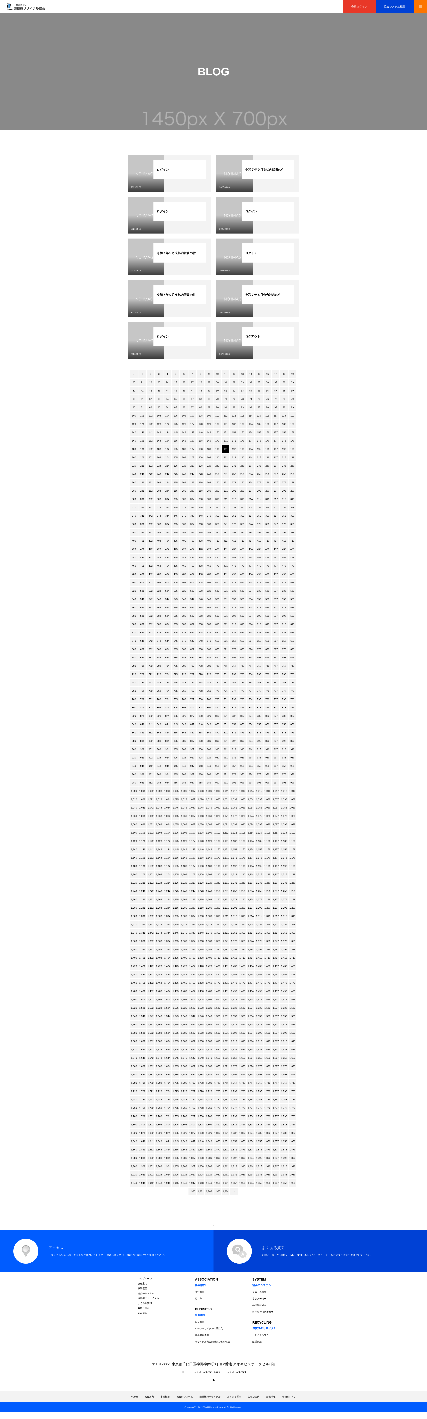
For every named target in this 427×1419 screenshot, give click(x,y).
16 (267, 374)
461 (142, 565)
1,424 (167, 966)
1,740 (134, 1099)
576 (267, 607)
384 (167, 532)
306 (184, 499)
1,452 (234, 974)
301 (142, 499)
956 (267, 766)
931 (226, 757)
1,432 (234, 966)
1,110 (217, 832)
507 (192, 582)
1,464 (167, 982)
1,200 (134, 874)
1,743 (159, 1099)
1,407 (192, 957)
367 (192, 524)
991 (226, 782)
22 (150, 382)
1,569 (209, 1024)
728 (201, 674)
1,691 (226, 1074)
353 (242, 515)
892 (234, 741)
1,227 (192, 882)
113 (242, 415)
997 (276, 782)
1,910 (217, 1166)
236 (267, 465)
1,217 (276, 874)
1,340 (134, 932)
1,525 (176, 1007)
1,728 (201, 1091)
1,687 (192, 1074)
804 (167, 707)
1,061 (142, 816)
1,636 (267, 1049)
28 (200, 382)
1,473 (242, 982)
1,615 (259, 1041)
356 (267, 515)
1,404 (167, 957)
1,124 (167, 841)
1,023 (159, 799)
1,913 (242, 1166)
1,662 (151, 1066)
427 (192, 549)
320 (134, 507)
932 (234, 757)
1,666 (184, 1066)
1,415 (259, 957)
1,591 (226, 1033)
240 (134, 474)
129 (209, 424)
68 (200, 399)
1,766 (184, 1108)
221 (142, 465)
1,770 (217, 1108)
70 (217, 399)
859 (292, 724)
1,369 (209, 941)
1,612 (234, 1041)
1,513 (242, 999)
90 (217, 407)
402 (151, 540)
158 (284, 432)
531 (226, 590)
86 (184, 407)
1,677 (276, 1066)
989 (209, 782)
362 (151, 524)
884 (167, 741)
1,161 (142, 857)
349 (209, 515)
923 (159, 757)
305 (176, 499)
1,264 (167, 899)
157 (276, 432)
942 (151, 766)
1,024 (167, 799)
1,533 (242, 1007)
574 (251, 607)
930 (217, 757)
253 (242, 474)
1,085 (176, 824)
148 (201, 432)
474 (251, 565)
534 (251, 590)
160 (134, 440)
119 (292, 415)
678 (284, 649)
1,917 (276, 1166)
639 (292, 632)
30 (217, 382)
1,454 (251, 974)
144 (167, 432)
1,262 (151, 899)
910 (217, 749)
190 (217, 449)
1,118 (284, 832)
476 (267, 565)
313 (242, 499)
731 (226, 674)
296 (267, 490)
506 (184, 582)
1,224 (167, 882)
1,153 (242, 849)
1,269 (209, 899)
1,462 (151, 982)
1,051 (226, 807)
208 (201, 457)
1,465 (176, 982)
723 (159, 674)
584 (167, 616)
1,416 (267, 957)
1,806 (184, 1124)
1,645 (176, 1058)
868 (201, 732)
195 (259, 449)
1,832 (234, 1133)
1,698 (284, 1074)
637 (276, 632)
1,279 (292, 899)
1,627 (192, 1049)
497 (276, 574)
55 (259, 390)
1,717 (276, 1083)
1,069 (209, 816)
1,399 (292, 949)
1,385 (176, 949)
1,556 (267, 1016)
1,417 (276, 957)
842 (151, 724)
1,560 (134, 1024)
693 (242, 657)
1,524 (167, 1007)
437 (276, 549)
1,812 (234, 1124)
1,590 (217, 1033)
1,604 (167, 1041)
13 (242, 374)
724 (167, 674)
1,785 (176, 1116)
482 (151, 574)
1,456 (267, 974)
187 (192, 449)
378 (284, 524)
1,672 (234, 1066)
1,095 (259, 824)
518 (284, 582)
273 (242, 482)
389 (209, 532)
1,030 (217, 799)
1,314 (251, 916)
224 (167, 465)
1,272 (234, 899)
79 (292, 399)
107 (192, 415)
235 (259, 465)
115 (259, 415)
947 (192, 766)
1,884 (167, 1158)
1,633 (242, 1049)
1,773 (242, 1108)
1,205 (176, 874)
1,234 (251, 882)
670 (217, 649)
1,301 (142, 916)
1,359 (292, 932)
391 (226, 532)
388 (201, 532)
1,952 (234, 1183)
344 (167, 515)
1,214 (251, 874)
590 (217, 616)
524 (167, 590)
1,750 (217, 1099)
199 (292, 449)
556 (267, 599)
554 (251, 599)
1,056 (267, 807)
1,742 (151, 1099)
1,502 (151, 999)
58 (284, 390)
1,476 (267, 982)
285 (176, 490)
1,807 (192, 1124)
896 (267, 741)
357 (276, 515)
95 (259, 407)
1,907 (192, 1166)
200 (134, 457)
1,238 (284, 882)
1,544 (167, 1016)
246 (184, 474)
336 (267, 507)
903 (159, 749)
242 (151, 474)
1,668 (201, 1066)
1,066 (184, 816)
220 (134, 465)
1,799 (292, 1116)
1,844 (167, 1141)
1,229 (209, 882)
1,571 (226, 1024)
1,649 (209, 1058)
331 (226, 507)
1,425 (176, 966)
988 (201, 782)
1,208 (201, 874)
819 (292, 707)
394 (251, 532)
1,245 (176, 891)
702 (151, 666)
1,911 (226, 1166)
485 (176, 574)
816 (267, 707)
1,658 (284, 1058)
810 (217, 707)
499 (292, 574)
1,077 (276, 816)
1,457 (276, 974)
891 (226, 741)
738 (284, 674)
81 (142, 407)
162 (151, 440)
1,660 (134, 1066)
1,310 (217, 916)
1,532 (234, 1007)
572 (234, 607)
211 (226, 457)
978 (284, 774)
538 (284, 590)
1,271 (226, 899)
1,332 (234, 924)
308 (201, 499)
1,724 (167, 1091)
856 (267, 724)
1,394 (251, 949)
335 (259, 507)
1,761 (142, 1108)
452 (234, 557)
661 (142, 649)
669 (209, 649)
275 (259, 482)
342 (151, 515)
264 (167, 482)
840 (134, 724)
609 (209, 624)
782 (151, 699)
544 (167, 599)
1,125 (176, 841)
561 (142, 607)
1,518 (284, 999)
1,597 (276, 1033)
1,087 (192, 824)
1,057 (276, 807)
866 (184, 732)
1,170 (217, 857)
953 (242, 766)
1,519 (292, 999)
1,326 (184, 924)
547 (192, 599)
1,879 (292, 1149)
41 (142, 390)
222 (151, 465)
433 (242, 549)
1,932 (234, 1174)
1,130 (217, 841)
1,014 (251, 791)
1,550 (217, 1016)
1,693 (242, 1074)
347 (192, 515)
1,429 (209, 966)
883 (159, 741)
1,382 (151, 949)
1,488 (201, 991)
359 (292, 515)
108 (201, 415)
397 (276, 532)
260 (134, 482)
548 (201, 599)
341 (142, 515)
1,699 (292, 1074)
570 (217, 607)
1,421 (142, 966)
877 (276, 732)
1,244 (167, 891)
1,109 (209, 832)
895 (259, 741)
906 (184, 749)
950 (217, 766)
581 (142, 616)
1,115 (259, 832)
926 (184, 757)
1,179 (292, 857)
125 (176, 424)
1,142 (151, 849)
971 (226, 774)
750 (217, 682)
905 (176, 749)
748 (201, 682)
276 (267, 482)
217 (276, 457)
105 (176, 415)
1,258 (284, 891)
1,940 (134, 1183)
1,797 (276, 1116)
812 (234, 707)
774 (251, 691)
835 (259, 716)
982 (151, 782)
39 (292, 382)
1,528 (201, 1007)
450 (217, 557)
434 (251, 549)
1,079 (292, 816)
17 (275, 374)
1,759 (292, 1099)
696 (267, 657)
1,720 (134, 1091)
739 (292, 674)
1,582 (151, 1033)
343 (159, 515)
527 (192, 590)
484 (167, 574)
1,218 (284, 874)
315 (259, 499)
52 (234, 390)
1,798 (284, 1116)
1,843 (159, 1141)
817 (276, 707)
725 (176, 674)
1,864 (167, 1149)
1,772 (234, 1108)
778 (284, 691)
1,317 (276, 916)
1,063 (159, 816)
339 (292, 507)
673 (242, 649)
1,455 (259, 974)
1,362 (151, 941)
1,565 (176, 1024)
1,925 (176, 1174)
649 (209, 641)
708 (201, 666)
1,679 (292, 1066)
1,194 (251, 866)
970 (217, 774)
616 (267, 624)
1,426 (184, 966)
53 (242, 390)
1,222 (151, 882)
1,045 (176, 807)
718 (284, 666)
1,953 (242, 1183)
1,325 (176, 924)
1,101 (142, 832)
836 (267, 716)
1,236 (267, 882)
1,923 (159, 1174)
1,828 (201, 1133)
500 (134, 582)
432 (234, 549)
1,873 (242, 1149)
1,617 (276, 1041)
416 (267, 540)
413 (242, 540)
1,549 (209, 1016)
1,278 (284, 899)
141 (142, 432)
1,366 (184, 941)
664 (167, 649)
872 (234, 732)
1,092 (234, 824)
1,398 (284, 949)
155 (259, 432)
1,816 (267, 1124)
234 (251, 465)
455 (259, 557)
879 (292, 732)
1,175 (259, 857)
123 (159, 424)
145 (176, 432)
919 (292, 749)
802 (151, 707)
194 (251, 449)
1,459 (292, 974)
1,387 (192, 949)
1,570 (217, 1024)
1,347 (192, 932)
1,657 (276, 1058)
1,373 (242, 941)
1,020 (134, 799)
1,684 (167, 1074)
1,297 (276, 907)
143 (159, 432)
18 (284, 374)
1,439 (292, 966)
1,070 (217, 816)
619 (292, 624)
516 (267, 582)
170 (217, 440)
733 (242, 674)
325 (176, 507)
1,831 (226, 1133)
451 (226, 557)
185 (176, 449)
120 (134, 424)
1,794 (251, 1116)
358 (284, 515)
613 (242, 624)
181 (142, 449)
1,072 (234, 816)
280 (134, 490)
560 (134, 607)
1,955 (259, 1183)
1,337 (276, 924)
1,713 (242, 1083)
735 (259, 674)
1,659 (292, 1058)
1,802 (151, 1124)
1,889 (209, 1158)
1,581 (142, 1033)
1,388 (201, 949)
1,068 (201, 816)
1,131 (226, 841)
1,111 (226, 832)
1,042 (151, 807)
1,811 (226, 1124)
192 (234, 449)
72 (234, 399)
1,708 (201, 1083)
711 (226, 666)
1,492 (234, 991)
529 (209, 590)
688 (201, 657)
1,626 (184, 1049)
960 (134, 774)
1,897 (276, 1158)
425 (176, 549)
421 (142, 549)
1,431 (226, 966)
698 (284, 657)
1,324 (167, 924)
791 (226, 699)
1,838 (284, 1133)
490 (217, 574)
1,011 (226, 791)
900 (134, 749)
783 (159, 699)
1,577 (276, 1024)
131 (226, 424)
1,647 (192, 1058)
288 (201, 490)
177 (276, 440)
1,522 (151, 1007)
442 (151, 557)
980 (134, 782)
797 (276, 699)
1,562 (151, 1024)
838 (284, 716)
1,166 (184, 857)
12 (234, 374)
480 (134, 574)
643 (159, 641)
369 (209, 524)
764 (167, 691)
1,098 (284, 824)
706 (184, 666)
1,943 (159, 1183)
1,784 (167, 1116)
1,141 (142, 849)
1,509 (209, 999)
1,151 (226, 849)
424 (167, 549)
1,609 (209, 1041)
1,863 (159, 1149)
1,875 (259, 1149)
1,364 (167, 941)
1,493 (242, 991)
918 (284, 749)
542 (151, 599)
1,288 (201, 907)
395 (259, 532)
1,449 (209, 974)
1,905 (176, 1166)
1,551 (226, 1016)
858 (284, 724)
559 (292, 599)
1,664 (167, 1066)
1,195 (259, 866)
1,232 (234, 882)
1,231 (226, 882)
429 (209, 549)
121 (142, 424)
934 (251, 757)
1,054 (251, 807)
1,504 (167, 999)
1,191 (226, 866)
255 (259, 474)
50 (217, 390)
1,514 (251, 999)
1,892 (234, 1158)
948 (201, 766)
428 (201, 549)
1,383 (159, 949)
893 (242, 741)
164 (167, 440)
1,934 (251, 1174)
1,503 (159, 999)
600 (134, 624)
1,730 (217, 1091)
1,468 (201, 982)
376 (267, 524)
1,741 (142, 1099)
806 (184, 707)
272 (234, 482)
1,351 (226, 932)
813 (242, 707)
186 (184, 449)
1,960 (192, 1191)
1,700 (134, 1083)
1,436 (267, 966)
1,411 (226, 957)
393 (242, 532)
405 (176, 540)
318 (284, 499)
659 (292, 641)
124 (167, 424)
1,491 (226, 991)
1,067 (192, 816)
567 (192, 607)
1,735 (259, 1091)
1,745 (176, 1099)
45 (175, 390)
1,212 (234, 874)
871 (226, 732)
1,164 (167, 857)
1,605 (176, 1041)
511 (226, 582)
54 (250, 390)
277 (276, 482)
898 (284, 741)
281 (142, 490)
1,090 (217, 824)
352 (234, 515)
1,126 (184, 841)
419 (292, 540)
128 (201, 424)
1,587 (192, 1033)
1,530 (217, 1007)
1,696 (267, 1074)
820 (134, 716)
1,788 (201, 1116)
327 (192, 507)
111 (226, 415)
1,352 (234, 932)
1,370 (217, 941)
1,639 (292, 1049)
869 (209, 732)
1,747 (192, 1099)
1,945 (176, 1183)
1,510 (217, 999)
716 (267, 666)
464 (167, 565)
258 (284, 474)
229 (209, 465)
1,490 (217, 991)
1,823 (159, 1133)
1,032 (234, 799)
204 (167, 457)
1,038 (284, 799)
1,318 (284, 916)
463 (159, 565)
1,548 (201, 1016)
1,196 (267, 866)
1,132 (234, 841)
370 (217, 524)
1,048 (201, 807)
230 (217, 465)
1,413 (242, 957)
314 (251, 499)
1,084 (167, 824)
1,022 (151, 799)
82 (150, 407)
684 (167, 657)
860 (134, 732)
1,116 (267, 832)
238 (284, 465)
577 (276, 607)
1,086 (184, 824)
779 (292, 691)
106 (184, 415)
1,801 (142, 1124)
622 (151, 632)
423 (159, 549)
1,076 (267, 816)
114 (251, 415)
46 (184, 390)
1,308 (201, 916)
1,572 (234, 1024)
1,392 (234, 949)
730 (217, 674)
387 (192, 532)
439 (292, 549)
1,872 (234, 1149)
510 (217, 582)
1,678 (284, 1066)
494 (251, 574)
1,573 (242, 1024)
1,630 (217, 1049)
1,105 (176, 832)
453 (242, 557)
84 (167, 407)
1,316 (267, 916)
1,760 (134, 1108)
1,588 (201, 1033)
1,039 (292, 799)
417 (276, 540)
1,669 (209, 1066)
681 (142, 657)
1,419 (292, 957)
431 (226, 549)
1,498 (284, 991)
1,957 (276, 1183)
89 (209, 407)
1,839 (292, 1133)
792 (234, 699)
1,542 (151, 1016)
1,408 (201, 957)
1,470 (217, 982)
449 (209, 557)
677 (276, 649)
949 (209, 766)
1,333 (242, 924)
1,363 (159, 941)
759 (292, 682)
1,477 (276, 982)
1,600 (134, 1041)
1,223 (159, 882)
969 (209, 774)
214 (251, 457)
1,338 (284, 924)
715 (259, 666)
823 (159, 716)
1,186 (184, 866)
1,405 (176, 957)
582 (151, 616)
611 (226, 624)
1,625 (176, 1049)
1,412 (234, 957)
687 (192, 657)
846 (184, 724)
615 (259, 624)
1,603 (159, 1041)
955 (259, 766)
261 (142, 482)
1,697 (276, 1074)
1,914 (251, 1166)
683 (159, 657)
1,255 (259, 891)
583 (159, 616)
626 (184, 632)
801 (142, 707)
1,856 (267, 1141)
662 (151, 649)
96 (267, 407)
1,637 (276, 1049)
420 (134, 549)
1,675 (259, 1066)
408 (201, 540)
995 (259, 782)
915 (259, 749)
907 (192, 749)
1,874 (251, 1149)
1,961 (201, 1191)
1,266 (184, 899)
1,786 (184, 1116)
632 (234, 632)
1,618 (284, 1041)
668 (201, 649)
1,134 (251, 841)
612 (234, 624)
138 (284, 424)
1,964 (226, 1191)
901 (142, 749)
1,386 (184, 949)
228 (201, 465)
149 (209, 432)
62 (150, 399)
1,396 (267, 949)
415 (259, 540)
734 (251, 674)
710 (217, 666)
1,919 (292, 1166)
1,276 (267, 899)
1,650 (217, 1058)
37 (275, 382)
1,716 (267, 1083)
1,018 (284, 791)
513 (242, 582)
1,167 (192, 857)
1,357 (276, 932)
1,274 (251, 899)
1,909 (209, 1166)
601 (142, 624)
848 (201, 724)
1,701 (142, 1083)
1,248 (201, 891)
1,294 (251, 907)
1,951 (226, 1183)
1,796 (267, 1116)
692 (234, 657)
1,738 (284, 1091)
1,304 (167, 916)
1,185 (176, 866)
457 (276, 557)
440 (134, 557)
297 (276, 490)
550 (217, 599)
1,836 (267, 1133)
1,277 (276, 899)
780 (134, 699)
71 (225, 399)
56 (267, 390)
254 (251, 474)
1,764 (167, 1108)
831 (226, 716)
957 (276, 766)
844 (167, 724)
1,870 (217, 1149)
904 (167, 749)
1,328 (201, 924)
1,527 (192, 1007)
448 (201, 557)
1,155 (259, 849)
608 (201, 624)
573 (242, 607)
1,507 (192, 999)
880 (134, 741)
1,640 (134, 1058)
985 (176, 782)
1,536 (267, 1007)
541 (142, 599)
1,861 (142, 1149)
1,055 (259, 807)
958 (284, 766)
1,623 (159, 1049)
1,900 (134, 1166)
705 (176, 666)
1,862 (151, 1149)
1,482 (151, 991)
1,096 (267, 824)
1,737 (276, 1091)
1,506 (184, 999)
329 (209, 507)
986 (184, 782)
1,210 (217, 874)
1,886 (184, 1158)
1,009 (209, 791)
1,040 (134, 807)
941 (142, 766)
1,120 (134, 841)
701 (142, 666)
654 (251, 641)
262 (151, 482)
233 (242, 465)
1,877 (276, 1149)
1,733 (242, 1091)
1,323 (159, 924)
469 (209, 565)
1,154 (251, 849)
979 (292, 774)
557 (276, 599)
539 (292, 590)
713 (242, 666)
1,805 (176, 1124)
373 (242, 524)
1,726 (184, 1091)
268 (201, 482)
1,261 (142, 899)
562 (151, 607)
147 (192, 432)
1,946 (184, 1183)
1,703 (159, 1083)
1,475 (259, 982)
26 (184, 382)
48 (200, 390)
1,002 (151, 791)
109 (209, 415)
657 (276, 641)
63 (159, 399)
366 (184, 524)
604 (167, 624)
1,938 (284, 1174)
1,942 (151, 1183)
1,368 (201, 941)
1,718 (284, 1083)
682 (151, 657)
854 (251, 724)
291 (226, 490)
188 (201, 449)
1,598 (284, 1033)
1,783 (159, 1116)
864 (167, 732)
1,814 (251, 1124)
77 (275, 399)
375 (259, 524)
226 (184, 465)
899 (292, 741)
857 (276, 724)
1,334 (251, 924)
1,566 (184, 1024)
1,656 (267, 1058)
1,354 (251, 932)
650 (217, 641)
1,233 (242, 882)
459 (292, 557)
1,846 (184, 1141)
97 (275, 407)
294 (251, 490)
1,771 (226, 1108)
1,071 (226, 816)
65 (175, 399)
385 (176, 532)
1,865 (176, 1149)
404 (167, 540)
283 (159, 490)
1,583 (159, 1033)
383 (159, 532)
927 (192, 757)
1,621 (142, 1049)
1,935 (259, 1174)
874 (251, 732)
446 (184, 557)
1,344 (167, 932)
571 (226, 607)
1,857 (276, 1141)
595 (259, 616)
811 (226, 707)
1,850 (217, 1141)
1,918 (284, 1166)
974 (251, 774)
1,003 (159, 791)
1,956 (267, 1183)
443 (159, 557)
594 (251, 616)
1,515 (259, 999)
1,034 (251, 799)
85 (175, 407)
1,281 (142, 907)
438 (284, 549)
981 (142, 782)
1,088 (201, 824)
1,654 (251, 1058)
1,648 (201, 1058)
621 (142, 632)
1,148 (201, 849)
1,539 (292, 1007)
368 (201, 524)
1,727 (192, 1091)
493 (242, 574)
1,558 (284, 1016)
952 (234, 766)
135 (259, 424)
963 (159, 774)
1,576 (267, 1024)
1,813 (242, 1124)
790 (217, 699)
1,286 (184, 907)
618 (284, 624)
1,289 (209, 907)
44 (167, 390)
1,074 (251, 816)
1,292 (234, 907)
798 (284, 699)
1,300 (134, 916)
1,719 (292, 1083)
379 (292, 524)
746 (184, 682)
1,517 (276, 999)
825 (176, 716)
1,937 (276, 1174)
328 (201, 507)
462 (151, 565)
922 (151, 757)
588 (201, 616)
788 (201, 699)
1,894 (251, 1158)
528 (201, 590)
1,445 (176, 974)
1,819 (292, 1124)
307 (192, 499)
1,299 (292, 907)
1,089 (209, 824)
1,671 (226, 1066)
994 (251, 782)
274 (251, 482)
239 (292, 465)
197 (276, 449)
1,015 (259, 791)
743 (159, 682)
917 (276, 749)
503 (159, 582)
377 (276, 524)
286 (184, 490)
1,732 (234, 1091)
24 (167, 382)
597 (276, 616)
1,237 (276, 882)
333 (242, 507)
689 (209, 657)
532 (234, 590)
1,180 (134, 866)
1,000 (134, 791)
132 (234, 424)
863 (159, 732)
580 (134, 616)
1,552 (234, 1016)
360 (134, 524)
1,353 (242, 932)
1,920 (134, 1174)
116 (267, 415)
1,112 (234, 832)
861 (142, 732)
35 (259, 382)
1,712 (234, 1083)
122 (151, 424)
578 (284, 607)
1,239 (292, 882)
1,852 (234, 1141)
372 (234, 524)
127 (192, 424)
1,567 (192, 1024)
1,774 (251, 1108)
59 (292, 390)
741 (142, 682)
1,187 (192, 866)
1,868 (201, 1149)
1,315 (259, 916)
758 (284, 682)
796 (267, 699)
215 (259, 457)
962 (151, 774)
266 (184, 482)
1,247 (192, 891)
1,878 (284, 1149)
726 (184, 674)
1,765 (176, 1108)
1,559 (292, 1016)
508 (201, 582)
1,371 (226, 941)
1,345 (176, 932)
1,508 (201, 999)
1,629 (209, 1049)
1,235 (259, 882)
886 (184, 741)
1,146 (184, 849)
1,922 (151, 1174)
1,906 (184, 1166)
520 (134, 590)
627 (192, 632)
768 (201, 691)
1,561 (142, 1024)
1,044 (167, 807)
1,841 (142, 1141)
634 (251, 632)
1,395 (259, 949)
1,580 (134, 1033)
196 (267, 449)
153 (242, 432)
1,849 (209, 1141)
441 (142, 557)
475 (259, 565)
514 (251, 582)
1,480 (134, 991)
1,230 (217, 882)
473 (242, 565)
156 (267, 432)
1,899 (292, 1158)
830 (217, 716)
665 (176, 649)
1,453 (242, 974)
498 (284, 574)
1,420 (134, 966)
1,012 (234, 791)
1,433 (242, 966)
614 (251, 624)
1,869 (209, 1149)
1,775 (259, 1108)
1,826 (184, 1133)
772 (234, 691)
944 (167, 766)
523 (159, 590)
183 (159, 449)
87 (192, 407)
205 (176, 457)
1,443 (159, 974)
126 (184, 424)
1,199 (292, 866)
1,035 (259, 799)
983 (159, 782)
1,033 (242, 799)
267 (192, 482)
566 (184, 607)
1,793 (242, 1116)
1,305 (176, 916)
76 (267, 399)
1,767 (192, 1108)
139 (292, 424)
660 (134, 649)
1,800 (134, 1124)
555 (259, 599)
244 (167, 474)
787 (192, 699)
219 (292, 457)
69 (209, 399)
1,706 (184, 1083)
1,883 (159, 1158)
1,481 (142, 991)
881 (142, 741)
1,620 (134, 1049)
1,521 (142, 1007)
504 (167, 582)
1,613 (242, 1041)
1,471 (226, 982)
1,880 (134, 1158)
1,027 (192, 799)
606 (184, 624)
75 (259, 399)
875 (259, 732)
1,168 (201, 857)
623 (159, 632)
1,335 (259, 924)
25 (175, 382)
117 (276, 415)
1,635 (259, 1049)
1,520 (134, 1007)
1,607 (192, 1041)
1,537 (276, 1007)
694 (251, 657)
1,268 (201, 899)
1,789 (209, 1116)
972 (234, 774)
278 (284, 482)
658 (284, 641)
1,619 (292, 1041)
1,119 (292, 832)
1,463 (159, 982)
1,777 (276, 1108)
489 (209, 574)
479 (292, 565)
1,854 (251, 1141)
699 (292, 657)
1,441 (142, 974)
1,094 (251, 824)
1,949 (209, 1183)
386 (184, 532)
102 (151, 415)
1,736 (267, 1091)
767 (192, 691)
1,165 (176, 857)
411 (226, 540)
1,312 (234, 916)
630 (217, 632)
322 (151, 507)
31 (225, 382)
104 (167, 415)
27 (192, 382)
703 (159, 666)
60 (134, 399)
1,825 (176, 1133)
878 (284, 732)
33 (242, 382)
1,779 (292, 1108)
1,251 (226, 891)
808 (201, 707)
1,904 (167, 1166)
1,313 (242, 916)
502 (151, 582)
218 (284, 457)
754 (251, 682)
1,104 (167, 832)
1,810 (217, 1124)
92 (234, 407)
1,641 (142, 1058)
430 (217, 549)
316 (267, 499)
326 (184, 507)
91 (225, 407)
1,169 (209, 857)
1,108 (201, 832)
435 (259, 549)
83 (159, 407)
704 (167, 666)
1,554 (251, 1016)
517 (276, 582)
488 (201, 574)
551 (226, 599)
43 (159, 390)
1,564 (167, 1024)
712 (234, 666)
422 (151, 549)
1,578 (284, 1024)
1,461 (142, 982)
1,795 (259, 1116)
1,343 (159, 932)
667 (192, 649)
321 (142, 507)
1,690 (217, 1074)
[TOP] (213, 1225)
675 (259, 649)
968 (201, 774)
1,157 (276, 849)
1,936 (267, 1174)
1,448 (201, 974)
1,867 (192, 1149)
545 (176, 599)
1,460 (134, 982)
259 (292, 474)
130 (217, 424)
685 (176, 657)
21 (142, 382)
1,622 (151, 1049)
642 (151, 641)
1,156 (267, 849)
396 (267, 532)
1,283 (159, 907)
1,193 (242, 866)
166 (184, 440)
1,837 (276, 1133)
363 (159, 524)
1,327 (192, 924)
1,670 (217, 1066)
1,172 (234, 857)
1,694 (251, 1074)
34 (250, 382)
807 (192, 707)
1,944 (167, 1183)
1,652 (234, 1058)
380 (134, 532)
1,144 (167, 849)
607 (192, 624)
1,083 (159, 824)
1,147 (192, 849)
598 (284, 616)
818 (284, 707)
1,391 (226, 949)
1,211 (226, 874)
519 (292, 582)
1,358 (284, 932)
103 (159, 415)
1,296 (267, 907)
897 (276, 741)
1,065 (176, 816)
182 (151, 449)
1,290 (217, 907)
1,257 (276, 891)
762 (151, 691)
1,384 (167, 949)
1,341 (142, 932)
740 (134, 682)
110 (217, 415)
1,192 (234, 866)
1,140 (134, 849)
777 (276, 691)
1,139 (292, 841)
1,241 (142, 891)
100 (134, 415)
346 (184, 515)
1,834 (251, 1133)
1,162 (151, 857)
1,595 (259, 1033)
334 (251, 507)
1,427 (192, 966)
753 (242, 682)
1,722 (151, 1091)
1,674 (251, 1066)
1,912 (234, 1166)
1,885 (176, 1158)
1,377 (276, 941)
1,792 (234, 1116)
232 (234, 465)
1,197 (276, 866)
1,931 (226, 1174)
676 (267, 649)
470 (217, 565)
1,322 (151, 924)
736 (267, 674)
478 (284, 565)
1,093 (242, 824)
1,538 (284, 1007)
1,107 (192, 832)
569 (209, 607)
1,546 (184, 1016)
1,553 (242, 1016)
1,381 (142, 949)
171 (226, 440)
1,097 (276, 824)
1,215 (259, 874)
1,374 (251, 941)
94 (250, 407)
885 (176, 741)
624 (167, 632)
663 (159, 649)
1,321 (142, 924)
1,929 (209, 1174)
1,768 (201, 1108)
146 (184, 432)
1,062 (151, 816)
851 (226, 724)
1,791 (226, 1116)
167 (192, 440)
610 (217, 624)
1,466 (184, 982)
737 (276, 674)
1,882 (151, 1158)
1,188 (201, 866)
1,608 (201, 1041)
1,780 (134, 1116)
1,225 (176, 882)
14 (250, 374)
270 (217, 482)
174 (251, 440)
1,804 (167, 1124)
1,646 (184, 1058)
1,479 (292, 982)
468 (201, 565)
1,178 (284, 857)
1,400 (134, 957)
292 (234, 490)
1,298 (284, 907)
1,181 (142, 866)
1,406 (184, 957)
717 (276, 666)
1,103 (159, 832)
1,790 (217, 1116)
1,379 (292, 941)
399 (292, 532)
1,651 (226, 1058)
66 (184, 399)
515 (259, 582)
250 (217, 474)
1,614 (251, 1041)
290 (217, 490)
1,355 (259, 932)
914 (251, 749)
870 (217, 732)
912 (234, 749)
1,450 (217, 974)
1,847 (192, 1141)
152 (234, 432)
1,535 (259, 1007)
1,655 (259, 1058)
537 (276, 590)
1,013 (242, 791)
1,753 (242, 1099)
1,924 (167, 1174)
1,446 (184, 974)
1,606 (184, 1041)
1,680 (134, 1074)
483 (159, 574)
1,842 (151, 1141)
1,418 (284, 957)
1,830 (217, 1133)
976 (267, 774)
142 (151, 432)
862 (151, 732)
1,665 (176, 1066)
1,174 (251, 857)
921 (142, 757)
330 (217, 507)
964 (167, 774)
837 (276, 716)
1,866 (184, 1149)
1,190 (217, 866)
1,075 (259, 816)
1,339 (292, 924)
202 (151, 457)
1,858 (284, 1141)
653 (242, 641)
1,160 (134, 857)
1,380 (134, 949)
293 (242, 490)
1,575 (259, 1024)
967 (192, 774)
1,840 (134, 1141)
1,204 (167, 874)
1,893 (242, 1158)
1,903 (159, 1166)
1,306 (184, 916)
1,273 (242, 899)
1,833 (242, 1133)
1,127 (192, 841)
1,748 (201, 1099)
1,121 (142, 841)
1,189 (209, 866)
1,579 (292, 1024)
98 (284, 407)
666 (184, 649)
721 (142, 674)
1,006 (184, 791)
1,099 (292, 824)
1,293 (242, 907)
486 (184, 574)
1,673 (242, 1066)
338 (284, 507)
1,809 (209, 1124)
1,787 (192, 1116)
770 (217, 691)
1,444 (167, 974)
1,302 (151, 916)
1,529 (209, 1007)
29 (209, 382)
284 (167, 490)
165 (176, 440)
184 (167, 449)
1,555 (259, 1016)
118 (284, 415)
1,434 (251, 966)
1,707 (192, 1083)
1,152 (234, 849)
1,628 (201, 1049)
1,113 (242, 832)
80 (134, 407)
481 (142, 574)
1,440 (134, 974)
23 (159, 382)
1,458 (284, 974)
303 (159, 499)
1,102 (151, 832)
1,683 (159, 1074)
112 (234, 415)
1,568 (201, 1024)
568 (201, 607)
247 (192, 474)
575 (259, 607)
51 (225, 390)
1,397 (276, 949)
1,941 (142, 1183)
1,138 (284, 841)
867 (192, 732)
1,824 (167, 1133)
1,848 (201, 1141)
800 (134, 707)
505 (176, 582)
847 (192, 724)
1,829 (209, 1133)
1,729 (209, 1091)
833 (242, 716)
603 (159, 624)
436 (267, 549)
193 (242, 449)
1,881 (142, 1158)
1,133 (242, 841)
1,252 (234, 891)
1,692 (234, 1074)
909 (209, 749)
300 (134, 499)
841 (142, 724)
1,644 (167, 1058)
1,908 (201, 1166)
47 (192, 390)
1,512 (234, 999)
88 (200, 407)
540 (134, 599)
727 (192, 674)
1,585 (176, 1033)
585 (176, 616)
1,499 (292, 991)
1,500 (134, 999)
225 (176, 465)
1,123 (159, 841)
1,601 (142, 1041)
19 (292, 374)
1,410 (217, 957)
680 (134, 657)
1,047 (192, 807)
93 (242, 407)
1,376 (267, 941)
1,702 (151, 1083)
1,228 (201, 882)
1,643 (159, 1058)
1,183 (159, 866)
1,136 (267, 841)
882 (151, 741)
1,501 (142, 999)
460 (134, 565)
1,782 (151, 1116)
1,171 (226, 857)
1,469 (209, 982)
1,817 (276, 1124)
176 (267, 440)
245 (176, 474)
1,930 (217, 1174)
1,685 (176, 1074)
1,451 (226, 974)
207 (192, 457)
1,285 (176, 907)
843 (159, 724)
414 (251, 540)
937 (276, 757)
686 (184, 657)
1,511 (226, 999)
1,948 (201, 1183)
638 (284, 632)
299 (292, 490)
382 (151, 532)
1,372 (234, 941)
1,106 (184, 832)
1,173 (242, 857)
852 (234, 724)
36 (267, 382)
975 (259, 774)
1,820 (134, 1133)
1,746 (184, 1099)
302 (151, 499)
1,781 (142, 1116)
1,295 (259, 907)
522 (151, 590)
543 (159, 599)
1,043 (159, 807)
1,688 (201, 1074)
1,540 (134, 1016)
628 (201, 632)
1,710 (217, 1083)
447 (192, 557)
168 (201, 440)
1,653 (242, 1058)
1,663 (159, 1066)
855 (259, 724)
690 (217, 657)
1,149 (209, 849)
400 (134, 540)
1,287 (192, 907)
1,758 (284, 1099)
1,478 (284, 982)
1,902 (151, 1166)
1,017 (276, 791)
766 (184, 691)
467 (192, 565)
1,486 (184, 991)
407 (192, 540)
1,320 (134, 924)
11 (225, 374)
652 (234, 641)
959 (292, 766)
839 (292, 716)
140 (134, 432)
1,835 (259, 1133)
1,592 (234, 1033)
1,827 (192, 1133)
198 (284, 449)
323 (159, 507)
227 (192, 465)
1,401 (142, 957)
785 (176, 699)
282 (151, 490)
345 (176, 515)
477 (276, 565)
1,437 (276, 966)
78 (284, 399)
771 (226, 691)
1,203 (159, 874)
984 (167, 782)
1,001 (142, 791)
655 (259, 641)
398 (284, 532)
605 (176, 624)
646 (184, 641)
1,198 (284, 866)
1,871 (226, 1149)
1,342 (151, 932)
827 (192, 716)
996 (267, 782)
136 (267, 424)
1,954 (251, 1183)
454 (251, 557)
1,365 (176, 941)
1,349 (209, 932)
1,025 (176, 799)
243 (159, 474)
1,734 (251, 1091)
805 (176, 707)
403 (159, 540)
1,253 (242, 891)
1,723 (159, 1091)
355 (259, 515)
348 (201, 515)
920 (134, 757)
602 (151, 624)
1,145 (176, 849)
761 (142, 691)
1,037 (276, 799)
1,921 (142, 1174)
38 (284, 382)
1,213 (242, 874)
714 (251, 666)
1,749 (209, 1099)
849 (209, 724)
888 (201, 741)
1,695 (259, 1074)
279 (292, 482)
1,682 (151, 1074)
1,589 (209, 1033)
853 (242, 724)
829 (209, 716)
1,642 (151, 1058)
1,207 (192, 874)
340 (134, 515)
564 (167, 607)
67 (192, 399)
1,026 (184, 799)
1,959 (292, 1183)
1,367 (192, 941)
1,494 (251, 991)
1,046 (184, 807)
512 (234, 582)
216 (267, 457)
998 (284, 782)
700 (134, 666)
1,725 (176, 1091)
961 (142, 774)
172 (234, 440)
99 (292, 407)
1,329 (209, 924)
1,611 (226, 1041)
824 (167, 716)
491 (226, 574)
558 (284, 599)
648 (201, 641)
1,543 (159, 1016)
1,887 (192, 1158)
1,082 (151, 824)
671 (226, 649)
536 (267, 590)
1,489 (209, 991)
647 (192, 641)
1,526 (184, 1007)
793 (242, 699)
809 (209, 707)
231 (226, 465)
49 (209, 390)
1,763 (159, 1108)
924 (167, 757)
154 (251, 432)
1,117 (276, 832)
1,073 (242, 816)
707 (192, 666)
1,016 (267, 791)
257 (276, 474)
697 (276, 657)
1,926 (184, 1174)
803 (159, 707)
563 (159, 607)
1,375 (259, 941)
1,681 (142, 1074)
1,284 (167, 907)
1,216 (267, 874)
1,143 (159, 849)
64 (167, 399)
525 (176, 590)
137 (276, 424)
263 (159, 482)
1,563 (159, 1024)
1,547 (192, 1016)
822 (151, 716)
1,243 (159, 891)
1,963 (217, 1191)
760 (134, 691)
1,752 (234, 1099)
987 (192, 782)
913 (242, 749)
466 (184, 565)
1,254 (251, 891)
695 (259, 657)
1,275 (259, 899)
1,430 (217, 966)
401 (142, 540)
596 (267, 616)
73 (242, 399)
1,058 (284, 807)
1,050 (217, 807)
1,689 (209, 1074)
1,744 (167, 1099)
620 (134, 632)
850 (217, 724)
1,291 (226, 907)
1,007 (192, 791)
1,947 (192, 1183)
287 (192, 490)
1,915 (259, 1166)
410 (217, 540)
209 (209, 457)
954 (251, 766)
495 (259, 574)
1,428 (201, 966)
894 (251, 741)
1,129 (209, 841)
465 (176, 565)
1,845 (176, 1141)
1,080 (134, 824)
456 (267, 557)
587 (192, 616)
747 (192, 682)
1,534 (251, 1007)
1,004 (167, 791)
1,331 (226, 924)
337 (276, 507)
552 (234, 599)
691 (226, 657)
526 (184, 590)
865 (176, 732)
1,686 (184, 1074)
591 (226, 616)
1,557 (276, 1016)
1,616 (267, 1041)
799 (292, 699)
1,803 (159, 1124)
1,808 (201, 1124)
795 (259, 699)
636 (267, 632)
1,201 (142, 874)
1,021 (142, 799)
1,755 (259, 1099)
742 (151, 682)
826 (184, 716)
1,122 (151, 841)
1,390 (217, 949)
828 (201, 716)
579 (292, 607)
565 (176, 607)
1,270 (217, 899)
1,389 (209, 949)
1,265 (176, 899)
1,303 (159, 916)
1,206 (184, 874)
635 (259, 632)
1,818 (284, 1124)
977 (276, 774)
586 (184, 616)
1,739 (292, 1091)
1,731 (226, 1091)
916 (267, 749)
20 (134, 382)
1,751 (226, 1099)
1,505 (176, 999)
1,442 (151, 974)
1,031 (226, 799)
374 (251, 524)
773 (242, 691)
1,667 (192, 1066)
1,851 (226, 1141)
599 (292, 616)
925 (176, 757)
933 (242, 757)
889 (209, 741)
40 (134, 390)
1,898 (284, 1158)
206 (184, 457)
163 (159, 440)
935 (259, 757)
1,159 (292, 849)
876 (267, 732)
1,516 (267, 999)
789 (209, 699)
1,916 (267, 1166)
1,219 (292, 874)
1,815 (259, 1124)
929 (209, 757)
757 (276, 682)
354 (251, 515)
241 (142, 474)
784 (167, 699)
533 (242, 590)
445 (176, 557)
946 (184, 766)
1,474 (251, 982)
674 (251, 649)
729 (209, 674)
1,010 (217, 791)
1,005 (176, 791)
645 (176, 641)
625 (176, 632)
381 (142, 532)
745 (176, 682)
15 (259, 374)
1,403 (159, 957)
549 (209, 599)
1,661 (142, 1066)
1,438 (284, 966)
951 (226, 766)
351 (226, 515)
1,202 (151, 874)
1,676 (267, 1066)
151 (226, 432)
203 (159, 457)
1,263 (159, 899)
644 (167, 641)
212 (234, 457)
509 (209, 582)
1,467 (192, 982)
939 (292, 757)
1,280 (134, 907)
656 (267, 641)
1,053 (242, 807)
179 (292, 440)
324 (167, 507)
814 (251, 707)
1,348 (201, 932)
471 (226, 565)
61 (142, 399)
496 (267, 574)
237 (276, 465)
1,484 (167, 991)
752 (234, 682)
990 (217, 782)
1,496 (267, 991)
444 (167, 557)
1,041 (142, 807)
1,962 (209, 1191)
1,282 (151, 907)
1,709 (209, 1083)
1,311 (226, 916)
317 (276, 499)
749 (209, 682)
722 (151, 674)
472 (234, 565)
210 (217, 457)
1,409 (209, 957)
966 (184, 774)
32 (234, 382)
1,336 (267, 924)
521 (142, 590)
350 (217, 515)
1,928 (201, 1174)
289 (209, 490)
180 (134, 449)
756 (267, 682)
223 (159, 465)
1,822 (151, 1133)
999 (292, 782)
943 (159, 766)
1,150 (217, 849)
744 (167, 682)
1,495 (259, 991)
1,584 (167, 1033)
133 (242, 424)
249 (209, 474)
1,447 (192, 974)
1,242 (151, 891)
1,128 (201, 841)
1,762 (151, 1108)
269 (209, 482)
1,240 (134, 891)
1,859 (292, 1141)
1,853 (242, 1141)
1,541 (142, 1016)
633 (242, 632)
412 (234, 540)
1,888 (201, 1158)
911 (226, 749)
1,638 (284, 1049)
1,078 (284, 816)
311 (226, 499)
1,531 (226, 1007)
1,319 (292, 916)
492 (234, 574)
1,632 (234, 1049)
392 (234, 532)
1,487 (192, 991)
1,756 (267, 1099)
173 (242, 440)
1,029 (209, 799)
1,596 (267, 1033)
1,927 (192, 1174)
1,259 (292, 891)
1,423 (159, 966)
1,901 (142, 1166)
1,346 (184, 932)
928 (201, 757)
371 (226, 524)
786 (184, 699)
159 (292, 432)
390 (217, 532)
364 (167, 524)
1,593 (242, 1033)
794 (251, 699)
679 (292, 649)
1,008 (201, 791)
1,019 (292, 791)
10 (217, 374)
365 (176, 524)
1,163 (159, 857)
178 (284, 440)
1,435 (259, 966)
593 (242, 616)
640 (134, 641)
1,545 (176, 1016)
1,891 (226, 1158)
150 (217, 432)
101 (142, 415)
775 (259, 691)
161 (142, 440)
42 (150, 390)
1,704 (167, 1083)
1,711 (226, 1083)
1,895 (259, 1158)
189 (209, 449)
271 (226, 482)
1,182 (151, 866)
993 (242, 782)
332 (234, 507)
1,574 (251, 1024)
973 (242, 774)
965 (176, 774)
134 (251, 424)
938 (284, 757)
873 (242, 732)
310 (217, 499)
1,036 (267, 799)
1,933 (242, 1174)
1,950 (217, 1183)
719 (292, 666)
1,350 (217, 932)
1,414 (251, 957)
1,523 (159, 1007)
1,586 (184, 1033)
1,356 (267, 932)
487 (192, 574)
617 (276, 624)
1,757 (276, 1099)
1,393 (242, 949)
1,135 (259, 841)
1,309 (209, 916)
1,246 (184, 891)
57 (275, 390)
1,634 (251, 1049)
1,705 (176, 1083)
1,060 (134, 816)
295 (259, 490)
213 (242, 457)
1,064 (167, 816)
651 (226, 641)
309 (209, 499)
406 (184, 540)
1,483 (159, 991)
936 (267, 757)
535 (259, 590)
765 (176, 691)
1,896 (267, 1158)
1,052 (234, 807)
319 (292, 499)
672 (234, 649)
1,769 (209, 1108)
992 (234, 782)
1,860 (134, 1149)
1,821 (142, 1133)
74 (250, 399)
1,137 (276, 841)
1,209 (209, 874)
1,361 (142, 941)
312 (234, 499)
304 (167, 499)
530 (217, 590)
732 (234, 674)
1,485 (176, 991)
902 (151, 749)
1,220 (134, 882)
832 (234, 716)
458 (284, 557)
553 (242, 599)
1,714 (251, 1083)
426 (184, 549)
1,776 (267, 1108)
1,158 (284, 849)
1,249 (209, 891)
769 (209, 691)
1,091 (226, 824)
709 (209, 666)
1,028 (201, 799)
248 (201, 474)
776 (267, 691)
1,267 (192, 899)
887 (192, 741)
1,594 (251, 1033)
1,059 (292, 807)
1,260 (134, 899)
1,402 (151, 957)
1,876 (267, 1149)
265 (176, 482)
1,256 (267, 891)
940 (134, 766)
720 (134, 674)
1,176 (267, 857)
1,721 (142, 1091)
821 (142, 716)
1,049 (209, 807)
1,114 (251, 832)
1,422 (151, 966)
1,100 (134, 832)
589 (209, 616)
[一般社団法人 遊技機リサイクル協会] (26, 7)
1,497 (276, 991)
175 (259, 440)
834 (251, 716)
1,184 (167, 866)
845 (176, 724)
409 (209, 540)
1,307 (192, 916)
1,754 (251, 1099)
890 (217, 741)
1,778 (284, 1108)
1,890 (217, 1158)
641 (142, 641)
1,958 (284, 1183)
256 (267, 474)
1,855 (259, 1141)
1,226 (184, 882)
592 (234, 616)
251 (226, 474)
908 (201, 749)
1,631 (226, 1049)
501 (142, 582)
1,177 (276, 857)
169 (209, 440)
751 (226, 682)
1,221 (142, 882)
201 (142, 457)
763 (159, 691)
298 (284, 490)
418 (284, 540)
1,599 (292, 1033)
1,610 (217, 1041)
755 (259, 682)
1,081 (142, 824)
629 (209, 632)
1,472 (234, 982)
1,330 (217, 924)
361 (142, 524)
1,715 (259, 1083)
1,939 (292, 1174)
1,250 (217, 891)
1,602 (151, 1041)
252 (234, 474)
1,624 (167, 1049)
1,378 (284, 941)
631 (226, 632)
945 (176, 766)
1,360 (134, 941)
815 (259, 707)
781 (142, 699)
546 (184, 599)
